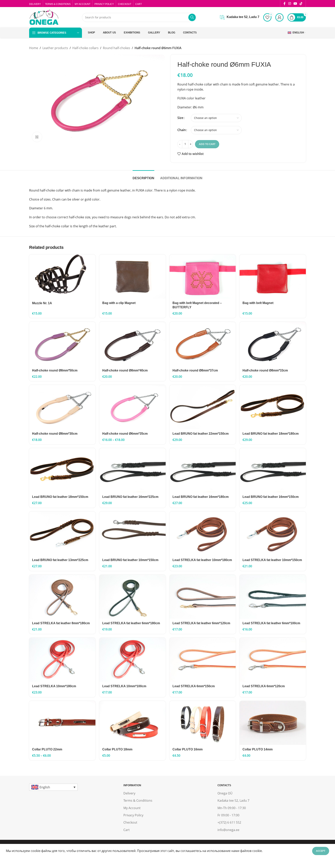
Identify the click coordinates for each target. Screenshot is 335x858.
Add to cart (207, 144)
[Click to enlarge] (37, 137)
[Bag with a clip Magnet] (132, 277)
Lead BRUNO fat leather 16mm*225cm (130, 496)
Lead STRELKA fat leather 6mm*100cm (271, 623)
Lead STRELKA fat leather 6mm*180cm (131, 623)
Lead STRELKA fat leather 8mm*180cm (61, 623)
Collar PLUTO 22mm (47, 749)
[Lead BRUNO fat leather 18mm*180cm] (273, 407)
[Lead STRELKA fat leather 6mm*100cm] (273, 597)
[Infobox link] (239, 17)
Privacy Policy (133, 815)
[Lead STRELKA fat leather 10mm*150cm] (273, 534)
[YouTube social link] (295, 3)
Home (33, 48)
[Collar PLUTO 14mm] (273, 723)
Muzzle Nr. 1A (42, 303)
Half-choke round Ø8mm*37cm (195, 370)
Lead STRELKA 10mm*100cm (124, 686)
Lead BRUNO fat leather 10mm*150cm (130, 560)
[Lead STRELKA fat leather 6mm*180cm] (132, 597)
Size (180, 118)
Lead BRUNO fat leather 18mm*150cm (60, 496)
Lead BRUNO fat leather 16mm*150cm (270, 496)
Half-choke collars (85, 48)
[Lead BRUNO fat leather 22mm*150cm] (203, 407)
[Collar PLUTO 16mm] (203, 723)
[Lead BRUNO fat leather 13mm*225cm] (62, 534)
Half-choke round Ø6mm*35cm (125, 433)
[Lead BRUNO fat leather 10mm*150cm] (132, 534)
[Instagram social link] (289, 3)
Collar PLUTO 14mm (257, 749)
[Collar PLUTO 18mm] (132, 723)
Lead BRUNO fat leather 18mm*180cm (270, 433)
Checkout (130, 822)
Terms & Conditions (137, 800)
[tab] (143, 176)
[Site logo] (43, 17)
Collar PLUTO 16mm (187, 749)
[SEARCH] (192, 17)
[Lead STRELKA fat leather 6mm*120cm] (203, 597)
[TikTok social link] (301, 3)
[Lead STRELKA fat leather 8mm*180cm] (62, 597)
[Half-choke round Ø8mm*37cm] (203, 344)
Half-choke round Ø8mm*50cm (54, 370)
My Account (132, 808)
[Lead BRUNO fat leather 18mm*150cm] (62, 470)
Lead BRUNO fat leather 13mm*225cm (60, 560)
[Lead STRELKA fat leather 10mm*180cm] (203, 534)
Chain (181, 130)
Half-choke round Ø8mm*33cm (265, 370)
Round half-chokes (116, 48)
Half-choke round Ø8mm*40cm (125, 370)
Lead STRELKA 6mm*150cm (193, 686)
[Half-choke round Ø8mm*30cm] (62, 407)
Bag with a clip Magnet (119, 303)
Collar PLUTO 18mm (117, 749)
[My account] (279, 17)
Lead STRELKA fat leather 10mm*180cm (202, 560)
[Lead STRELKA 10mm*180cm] (62, 660)
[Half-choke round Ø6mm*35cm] (132, 407)
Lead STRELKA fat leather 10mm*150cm (272, 560)
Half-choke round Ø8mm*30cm (54, 433)
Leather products (55, 48)
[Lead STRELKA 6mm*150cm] (203, 660)
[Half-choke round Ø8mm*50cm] (62, 344)
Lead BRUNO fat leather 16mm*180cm (200, 496)
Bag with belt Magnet (257, 303)
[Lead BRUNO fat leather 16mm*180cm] (203, 470)
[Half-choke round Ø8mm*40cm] (132, 344)
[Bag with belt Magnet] (273, 277)
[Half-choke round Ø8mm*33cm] (273, 344)
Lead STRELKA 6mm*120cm (263, 686)
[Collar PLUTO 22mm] (62, 723)
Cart (126, 830)
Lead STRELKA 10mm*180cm (54, 686)
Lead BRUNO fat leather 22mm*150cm (200, 433)
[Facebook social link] (284, 3)
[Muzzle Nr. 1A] (62, 277)
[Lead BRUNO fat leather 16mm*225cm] (132, 470)
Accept (320, 851)
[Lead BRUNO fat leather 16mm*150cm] (273, 470)
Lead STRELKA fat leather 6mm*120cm (201, 623)
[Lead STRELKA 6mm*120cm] (273, 660)
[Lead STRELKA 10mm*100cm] (132, 660)
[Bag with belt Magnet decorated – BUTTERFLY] (203, 277)
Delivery (129, 793)
